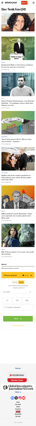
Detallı (3, 62)
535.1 (2, 98)
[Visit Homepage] (11, 2)
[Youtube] (23, 398)
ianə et (24, 2)
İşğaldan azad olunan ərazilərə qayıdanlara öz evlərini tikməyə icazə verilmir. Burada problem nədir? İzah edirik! (16, 177)
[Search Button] (34, 3)
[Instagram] (20, 398)
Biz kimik (18, 416)
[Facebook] (12, 398)
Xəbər (18, 402)
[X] (16, 398)
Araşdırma (4, 136)
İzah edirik (18, 404)
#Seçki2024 (18, 414)
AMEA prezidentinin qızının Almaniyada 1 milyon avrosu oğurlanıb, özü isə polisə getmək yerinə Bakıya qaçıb (16, 216)
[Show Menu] (2, 3)
